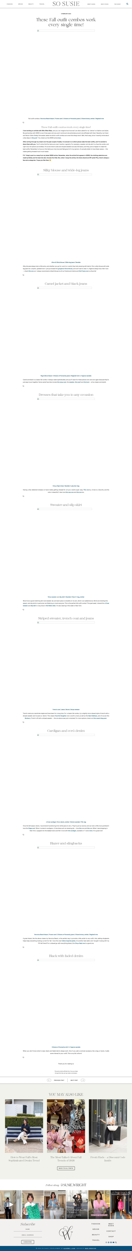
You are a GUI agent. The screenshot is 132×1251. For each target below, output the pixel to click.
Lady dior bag (75, 486)
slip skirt (62, 597)
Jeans (63, 710)
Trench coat (56, 710)
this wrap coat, (61, 382)
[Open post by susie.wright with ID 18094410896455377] (11, 1204)
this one (30, 271)
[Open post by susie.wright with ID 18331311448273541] (33, 1204)
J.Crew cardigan (51, 822)
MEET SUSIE (91, 4)
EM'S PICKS (104, 4)
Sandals (78, 263)
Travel (41, 4)
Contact (111, 1232)
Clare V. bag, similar (78, 597)
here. (59, 138)
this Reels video (51, 606)
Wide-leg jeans (70, 263)
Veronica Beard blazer (47, 119)
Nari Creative (90, 1249)
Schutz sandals (75, 822)
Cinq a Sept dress (58, 486)
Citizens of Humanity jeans (71, 119)
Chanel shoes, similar (88, 119)
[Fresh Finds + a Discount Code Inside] (108, 1126)
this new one (69, 492)
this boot (86, 382)
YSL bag (83, 822)
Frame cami (58, 119)
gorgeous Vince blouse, (65, 269)
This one (86, 490)
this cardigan (72, 831)
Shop (111, 1237)
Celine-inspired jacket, (69, 941)
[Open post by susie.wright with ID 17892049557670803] (55, 1204)
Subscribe (28, 1242)
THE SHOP (117, 4)
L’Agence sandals (85, 376)
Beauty (31, 4)
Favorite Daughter (60, 716)
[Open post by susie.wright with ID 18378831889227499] (121, 1204)
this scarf (78, 382)
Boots (68, 710)
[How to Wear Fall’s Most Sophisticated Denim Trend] (24, 1126)
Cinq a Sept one (80, 943)
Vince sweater (52, 597)
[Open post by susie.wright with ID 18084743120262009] (99, 1204)
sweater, (72, 382)
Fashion (10, 4)
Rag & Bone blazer (46, 376)
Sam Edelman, (92, 716)
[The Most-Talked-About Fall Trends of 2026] (66, 1126)
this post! (35, 138)
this (80, 828)
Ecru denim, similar (63, 822)
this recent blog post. (100, 718)
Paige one (31, 828)
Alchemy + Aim (69, 1249)
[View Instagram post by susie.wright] (19, 1192)
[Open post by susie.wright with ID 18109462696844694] (77, 1204)
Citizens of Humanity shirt (60, 1047)
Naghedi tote (100, 119)
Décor (20, 4)
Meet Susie (111, 1225)
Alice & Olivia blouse (58, 263)
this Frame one (83, 271)
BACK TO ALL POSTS (66, 1169)
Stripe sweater (75, 710)
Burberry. (28, 718)
